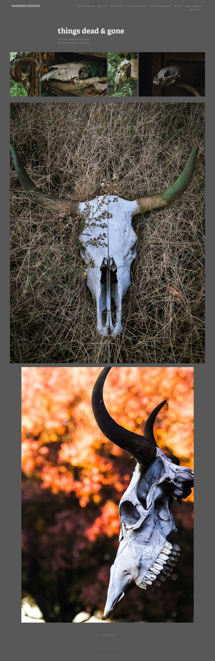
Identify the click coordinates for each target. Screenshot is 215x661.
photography (117, 6)
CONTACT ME (195, 10)
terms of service (193, 6)
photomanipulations (160, 6)
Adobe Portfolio (112, 652)
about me (102, 6)
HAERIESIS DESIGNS (26, 6)
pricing (178, 6)
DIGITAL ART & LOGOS (136, 6)
